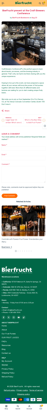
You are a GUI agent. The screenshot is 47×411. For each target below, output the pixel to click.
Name (4, 145)
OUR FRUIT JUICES (10, 337)
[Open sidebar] (45, 126)
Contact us (6, 353)
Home (4, 326)
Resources (6, 345)
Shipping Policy (8, 373)
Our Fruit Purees (9, 334)
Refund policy (9, 390)
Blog (3, 349)
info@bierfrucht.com (14, 310)
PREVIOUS (8, 117)
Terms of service (36, 390)
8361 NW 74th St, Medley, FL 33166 (22, 290)
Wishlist (5, 365)
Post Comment (9, 196)
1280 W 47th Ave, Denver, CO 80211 (24, 287)
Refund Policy (7, 377)
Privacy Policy (7, 369)
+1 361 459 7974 (14, 312)
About (4, 330)
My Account (7, 361)
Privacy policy (22, 390)
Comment (6, 164)
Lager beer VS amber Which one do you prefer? (14, 122)
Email (4, 154)
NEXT (39, 117)
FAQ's (4, 341)
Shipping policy (23, 394)
